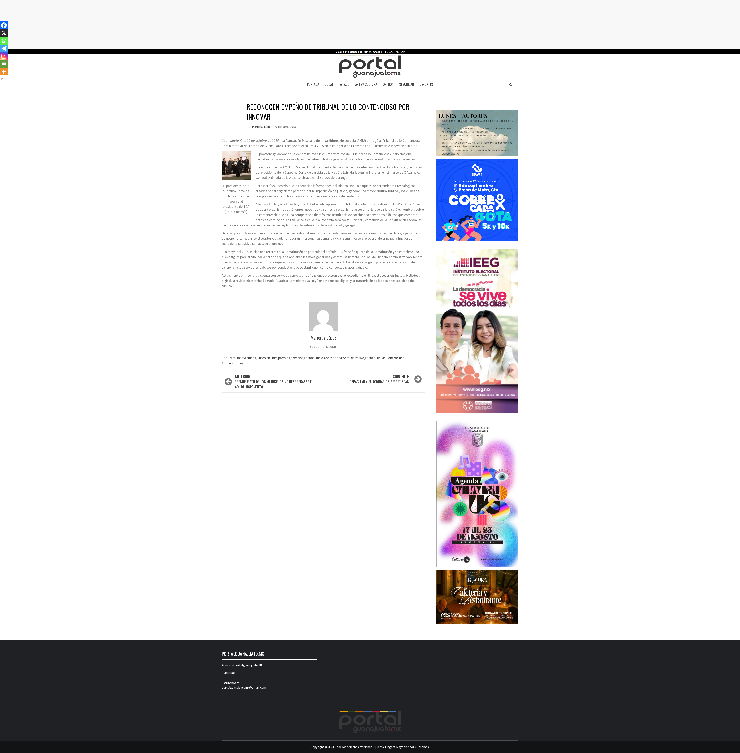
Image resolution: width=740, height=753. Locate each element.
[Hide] (1, 79)
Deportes (426, 84)
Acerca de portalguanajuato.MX (242, 665)
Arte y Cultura (366, 84)
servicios (297, 358)
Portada (313, 84)
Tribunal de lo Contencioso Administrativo (334, 358)
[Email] (4, 64)
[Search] (510, 84)
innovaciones (246, 358)
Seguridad (406, 84)
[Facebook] (4, 25)
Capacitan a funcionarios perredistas (379, 379)
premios (284, 358)
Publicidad (228, 672)
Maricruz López (262, 126)
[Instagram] (4, 56)
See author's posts (323, 346)
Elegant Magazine (397, 747)
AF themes (422, 747)
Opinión (388, 84)
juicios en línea (267, 358)
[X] (4, 33)
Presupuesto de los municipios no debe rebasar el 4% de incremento (274, 381)
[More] (4, 71)
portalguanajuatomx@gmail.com (244, 687)
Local (329, 84)
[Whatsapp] (4, 41)
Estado (344, 84)
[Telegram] (4, 48)
